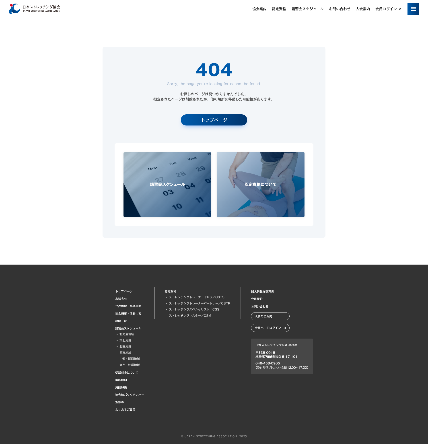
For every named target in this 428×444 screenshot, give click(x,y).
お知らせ (121, 299)
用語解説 (121, 387)
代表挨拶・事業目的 (128, 306)
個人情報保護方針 (262, 291)
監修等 (119, 402)
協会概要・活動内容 (128, 314)
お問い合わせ (259, 306)
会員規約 (257, 299)
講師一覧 (121, 321)
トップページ (124, 291)
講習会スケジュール (128, 328)
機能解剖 (121, 380)
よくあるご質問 (125, 410)
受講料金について (126, 373)
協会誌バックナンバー (129, 395)
